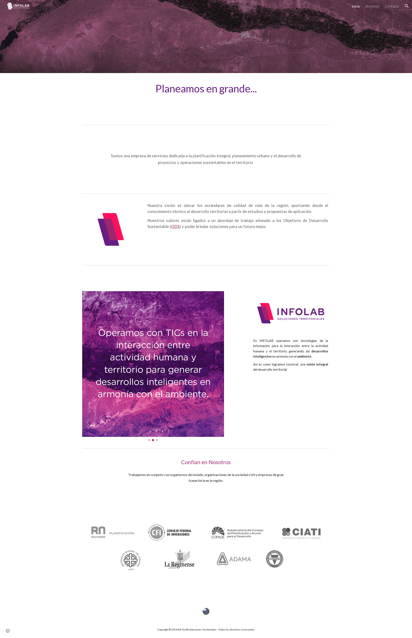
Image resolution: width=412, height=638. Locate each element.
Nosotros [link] (372, 6)
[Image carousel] (153, 366)
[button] (407, 6)
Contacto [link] (392, 6)
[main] (206, 88)
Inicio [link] (356, 6)
